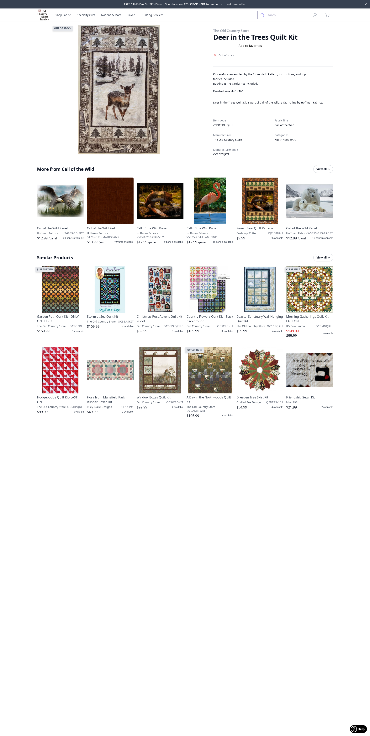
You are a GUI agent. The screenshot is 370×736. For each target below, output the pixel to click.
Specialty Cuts (86, 15)
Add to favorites (250, 46)
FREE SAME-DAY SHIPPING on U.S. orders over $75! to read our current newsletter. (185, 4)
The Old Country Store (231, 30)
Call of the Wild (284, 125)
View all (323, 169)
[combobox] (282, 15)
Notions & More (111, 15)
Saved (131, 15)
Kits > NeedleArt (285, 139)
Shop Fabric (63, 15)
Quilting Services (152, 15)
